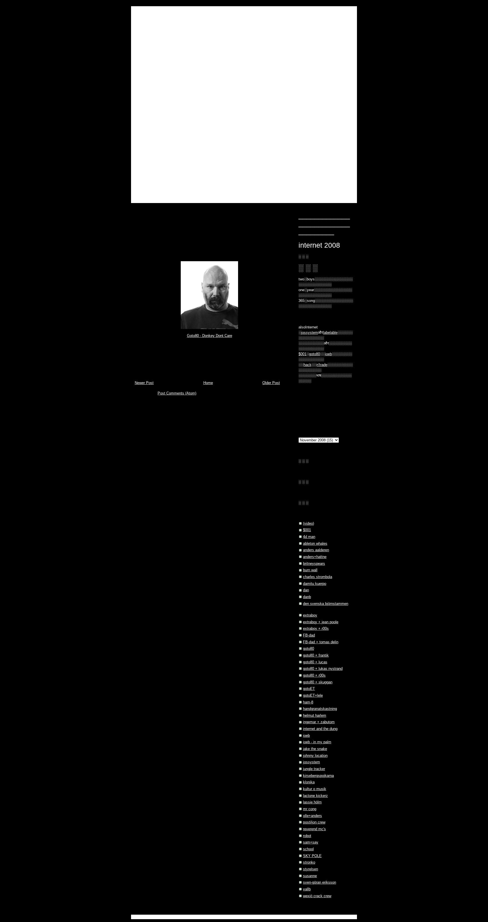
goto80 (161, 344)
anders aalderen (316, 550)
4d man (309, 537)
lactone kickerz (315, 796)
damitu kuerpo (314, 584)
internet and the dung (320, 729)
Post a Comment (154, 365)
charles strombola (317, 577)
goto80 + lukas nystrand (323, 669)
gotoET (309, 689)
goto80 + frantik (316, 655)
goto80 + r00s (314, 675)
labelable (330, 333)
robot (307, 836)
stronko (309, 862)
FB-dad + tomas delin (320, 642)
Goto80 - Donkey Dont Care (209, 336)
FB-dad (309, 635)
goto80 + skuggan (317, 682)
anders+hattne (314, 557)
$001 (302, 354)
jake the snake (315, 749)
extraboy (310, 615)
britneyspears (314, 564)
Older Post (271, 383)
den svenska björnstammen (325, 604)
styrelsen (310, 869)
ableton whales (315, 544)
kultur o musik (314, 789)
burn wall (310, 570)
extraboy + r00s (316, 629)
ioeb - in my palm (317, 742)
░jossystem (308, 333)
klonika (309, 782)
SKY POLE (312, 856)
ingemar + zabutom (319, 722)
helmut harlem (314, 716)
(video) (308, 524)
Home (208, 383)
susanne (310, 876)
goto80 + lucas (315, 662)
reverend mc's (314, 829)
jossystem (311, 762)
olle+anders (312, 816)
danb (307, 597)
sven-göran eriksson (319, 882)
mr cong (309, 809)
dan (306, 590)
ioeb (328, 354)
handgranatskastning (320, 709)
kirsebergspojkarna (318, 776)
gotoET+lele (313, 696)
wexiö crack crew (317, 896)
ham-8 (308, 702)
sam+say (310, 842)
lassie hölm (312, 802)
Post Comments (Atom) (177, 393)
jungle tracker (314, 769)
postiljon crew (314, 822)
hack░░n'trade (315, 365)
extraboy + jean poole (320, 622)
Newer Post (144, 383)
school (308, 849)
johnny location (315, 756)
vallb (307, 889)
